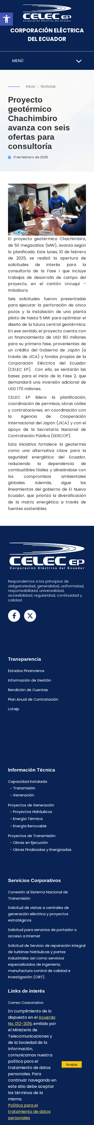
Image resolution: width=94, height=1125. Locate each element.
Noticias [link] (48, 86)
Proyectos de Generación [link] (31, 805)
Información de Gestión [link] (29, 680)
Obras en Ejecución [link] (30, 842)
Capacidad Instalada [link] (27, 781)
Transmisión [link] (24, 788)
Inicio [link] (30, 86)
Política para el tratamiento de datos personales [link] (29, 1111)
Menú (17, 61)
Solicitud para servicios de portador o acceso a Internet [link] (42, 933)
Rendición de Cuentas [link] (28, 689)
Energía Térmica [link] (28, 819)
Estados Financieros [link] (26, 671)
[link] (6, 19)
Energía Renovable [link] (30, 826)
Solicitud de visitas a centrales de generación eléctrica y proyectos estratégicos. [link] (38, 914)
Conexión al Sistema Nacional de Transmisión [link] (38, 895)
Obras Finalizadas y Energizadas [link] (42, 849)
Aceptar (71, 1064)
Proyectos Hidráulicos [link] (32, 811)
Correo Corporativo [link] (26, 1002)
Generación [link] (23, 795)
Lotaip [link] (13, 708)
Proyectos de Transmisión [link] (31, 835)
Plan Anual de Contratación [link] (33, 699)
